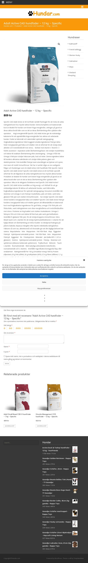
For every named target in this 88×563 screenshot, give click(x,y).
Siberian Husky (74, 55)
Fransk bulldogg (75, 49)
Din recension (9, 333)
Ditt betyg (8, 325)
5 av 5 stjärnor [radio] (39, 328)
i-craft (70, 558)
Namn (7, 346)
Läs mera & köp (9, 426)
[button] (84, 260)
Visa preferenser (44, 288)
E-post (7, 352)
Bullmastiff (73, 44)
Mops (71, 67)
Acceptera (44, 276)
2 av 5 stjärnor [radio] (11, 328)
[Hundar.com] (44, 12)
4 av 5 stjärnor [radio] (28, 328)
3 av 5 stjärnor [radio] (19, 328)
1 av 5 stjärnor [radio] (5, 328)
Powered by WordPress (54, 558)
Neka (44, 282)
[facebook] (82, 7)
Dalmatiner (73, 61)
